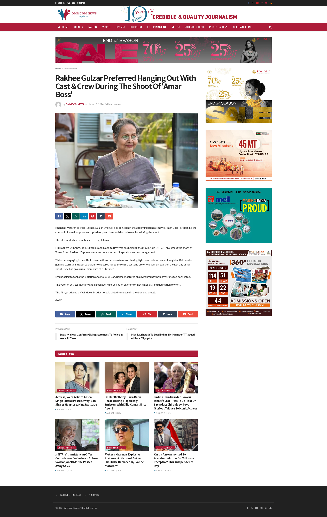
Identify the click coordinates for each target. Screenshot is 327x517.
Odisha (78, 27)
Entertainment (156, 27)
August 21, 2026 (162, 413)
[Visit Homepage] (76, 14)
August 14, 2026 (162, 470)
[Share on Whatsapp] (76, 216)
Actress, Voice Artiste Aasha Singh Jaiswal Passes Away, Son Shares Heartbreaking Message (76, 400)
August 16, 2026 (113, 470)
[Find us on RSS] (271, 3)
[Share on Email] (109, 216)
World (106, 27)
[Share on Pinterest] (92, 216)
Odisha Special (242, 27)
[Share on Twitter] (67, 216)
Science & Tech (194, 27)
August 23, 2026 (64, 409)
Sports (120, 27)
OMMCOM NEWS (75, 104)
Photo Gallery (218, 27)
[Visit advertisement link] (187, 14)
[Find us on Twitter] (252, 3)
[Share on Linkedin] (84, 216)
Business (136, 27)
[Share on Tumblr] (101, 216)
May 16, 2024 (96, 104)
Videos (176, 27)
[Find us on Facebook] (248, 3)
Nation (92, 27)
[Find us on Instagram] (262, 3)
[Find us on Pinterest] (266, 3)
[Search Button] (270, 27)
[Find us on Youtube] (257, 3)
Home (65, 27)
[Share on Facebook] (59, 216)
